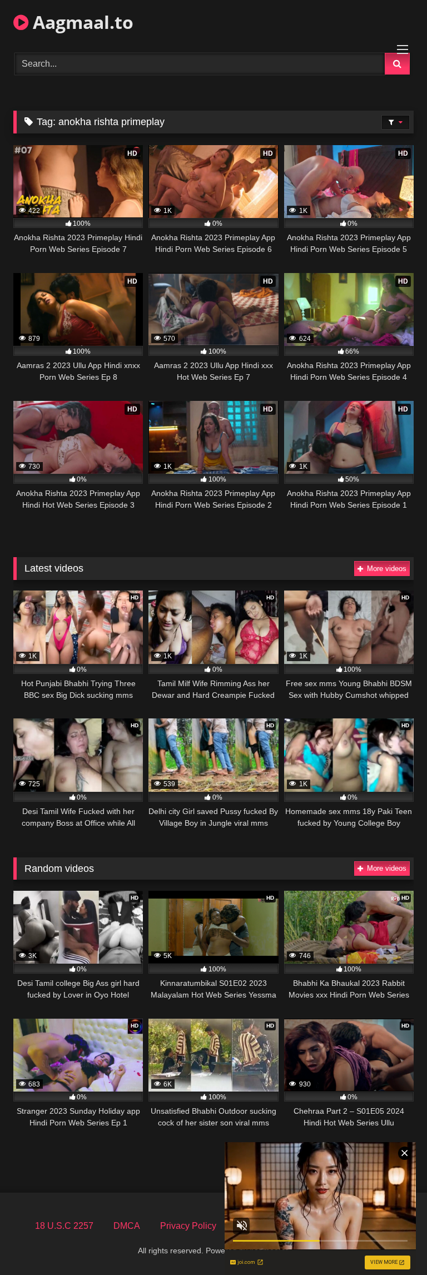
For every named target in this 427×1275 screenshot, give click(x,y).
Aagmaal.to (80, 22)
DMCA (126, 1226)
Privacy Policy (188, 1226)
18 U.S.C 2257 (64, 1226)
